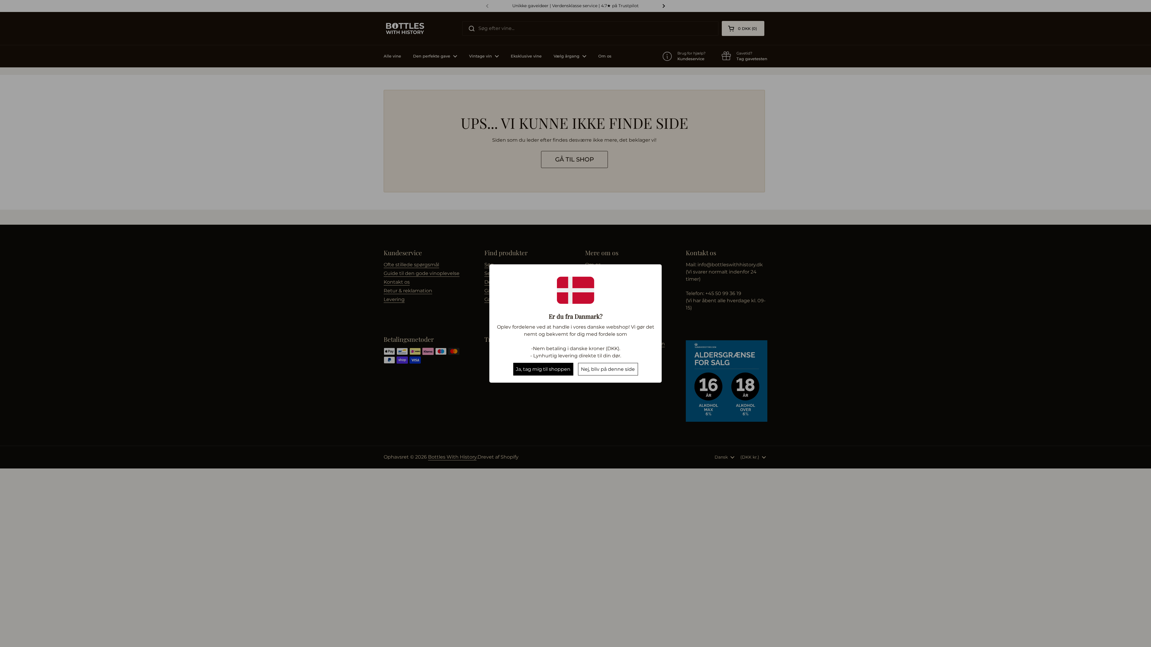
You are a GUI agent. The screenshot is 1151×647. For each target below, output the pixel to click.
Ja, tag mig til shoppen (543, 369)
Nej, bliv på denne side (608, 369)
